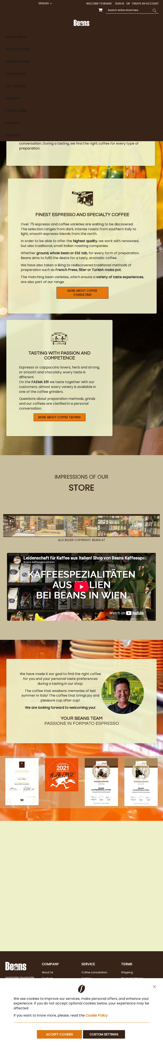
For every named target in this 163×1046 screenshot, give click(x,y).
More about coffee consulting (82, 293)
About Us (47, 972)
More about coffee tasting (59, 417)
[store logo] (81, 22)
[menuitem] (81, 37)
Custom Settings (104, 1034)
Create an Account (145, 3)
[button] (45, 3)
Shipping (127, 972)
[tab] (81, 86)
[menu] (81, 86)
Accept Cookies (59, 1034)
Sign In (119, 3)
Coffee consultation (94, 972)
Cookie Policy (97, 1015)
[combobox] (132, 10)
